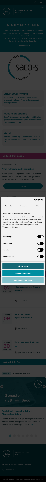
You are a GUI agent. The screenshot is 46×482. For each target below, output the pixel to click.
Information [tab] (23, 206)
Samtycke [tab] (8, 206)
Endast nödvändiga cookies (23, 280)
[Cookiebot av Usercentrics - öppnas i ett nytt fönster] (34, 200)
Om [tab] (37, 206)
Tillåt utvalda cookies (23, 273)
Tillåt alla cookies (23, 266)
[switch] (40, 243)
